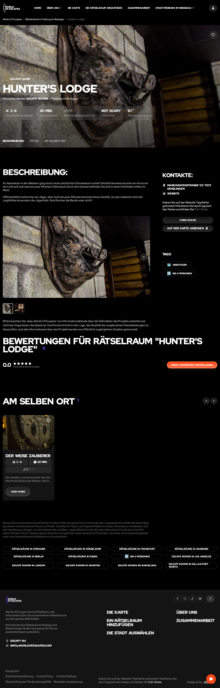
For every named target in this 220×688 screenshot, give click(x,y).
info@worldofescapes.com (30, 645)
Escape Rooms (37, 98)
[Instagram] (185, 598)
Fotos (34, 141)
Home (37, 8)
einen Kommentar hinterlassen (192, 364)
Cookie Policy (44, 676)
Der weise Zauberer (28, 455)
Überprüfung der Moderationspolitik (28, 682)
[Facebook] (177, 598)
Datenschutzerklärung (19, 676)
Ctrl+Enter (201, 209)
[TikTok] (192, 598)
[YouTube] (200, 598)
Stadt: (173, 7)
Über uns (53, 7)
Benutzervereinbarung (68, 682)
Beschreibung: (13, 141)
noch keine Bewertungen (26, 366)
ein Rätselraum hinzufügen (104, 8)
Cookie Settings (66, 676)
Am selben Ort (56, 141)
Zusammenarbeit (139, 8)
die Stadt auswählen (130, 633)
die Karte (74, 8)
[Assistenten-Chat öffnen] (211, 679)
